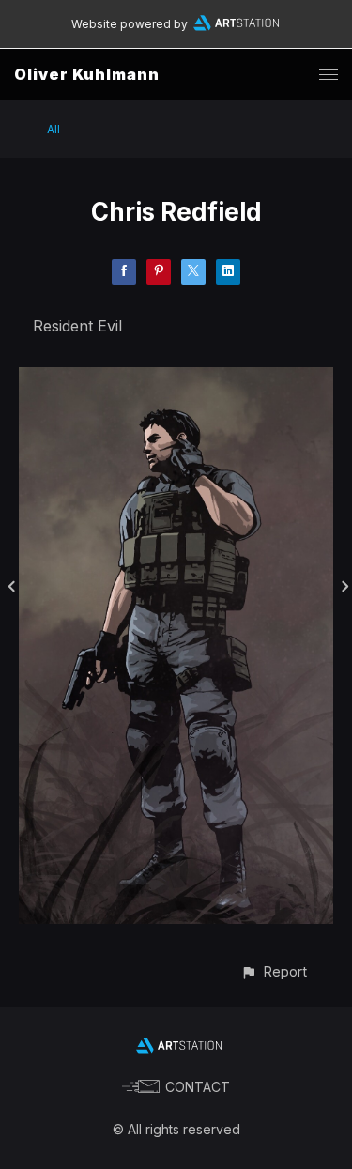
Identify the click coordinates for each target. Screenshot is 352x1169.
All (53, 129)
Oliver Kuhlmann (87, 74)
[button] (273, 971)
